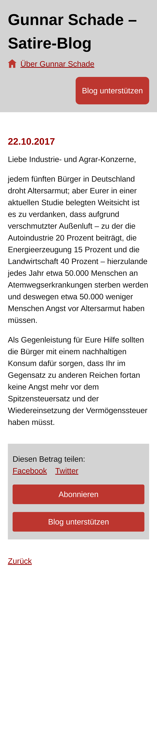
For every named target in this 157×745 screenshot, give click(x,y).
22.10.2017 (31, 141)
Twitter (66, 470)
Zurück (20, 561)
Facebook (30, 470)
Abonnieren (78, 494)
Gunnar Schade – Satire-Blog (72, 31)
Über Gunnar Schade (57, 64)
